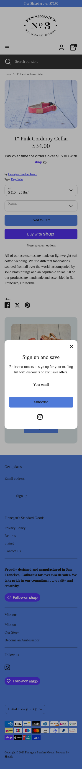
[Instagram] (40, 417)
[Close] (72, 346)
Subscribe (41, 402)
